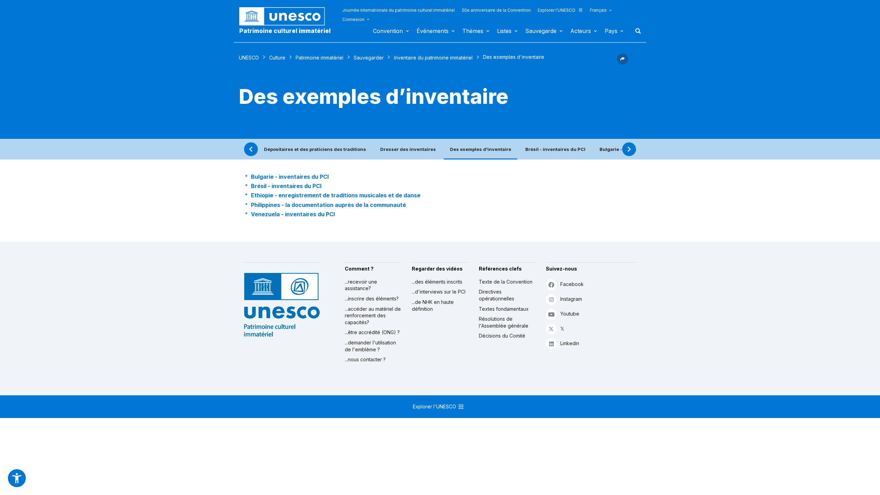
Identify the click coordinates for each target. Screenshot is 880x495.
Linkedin (569, 343)
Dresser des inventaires (408, 149)
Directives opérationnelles (496, 295)
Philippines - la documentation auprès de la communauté (328, 204)
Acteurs (580, 31)
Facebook (572, 284)
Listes (504, 31)
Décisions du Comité (502, 336)
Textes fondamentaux (504, 309)
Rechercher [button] (636, 31)
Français (598, 10)
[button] (622, 62)
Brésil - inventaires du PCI (555, 149)
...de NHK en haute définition (433, 305)
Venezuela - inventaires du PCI (293, 214)
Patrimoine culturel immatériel (285, 31)
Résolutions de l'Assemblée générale (503, 322)
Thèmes (472, 31)
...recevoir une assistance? (361, 285)
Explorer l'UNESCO (556, 10)
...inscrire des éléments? (372, 298)
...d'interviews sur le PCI (438, 292)
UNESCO (249, 57)
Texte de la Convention (505, 282)
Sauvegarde (541, 31)
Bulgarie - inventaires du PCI (290, 176)
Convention (388, 31)
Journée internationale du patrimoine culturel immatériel (398, 10)
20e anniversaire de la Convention (496, 10)
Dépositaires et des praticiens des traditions (315, 149)
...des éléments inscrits (437, 282)
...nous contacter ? (365, 359)
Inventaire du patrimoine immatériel (433, 57)
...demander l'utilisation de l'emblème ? (370, 346)
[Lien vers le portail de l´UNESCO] (285, 16)
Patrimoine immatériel (319, 57)
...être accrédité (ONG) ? (372, 332)
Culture (277, 57)
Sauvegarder (369, 57)
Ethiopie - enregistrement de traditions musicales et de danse (335, 195)
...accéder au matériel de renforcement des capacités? (373, 315)
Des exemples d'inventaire (480, 149)
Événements (433, 31)
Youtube (569, 314)
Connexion (353, 19)
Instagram (571, 299)
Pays (611, 31)
